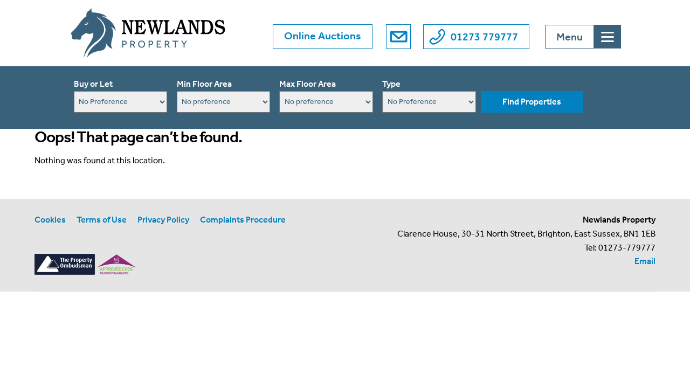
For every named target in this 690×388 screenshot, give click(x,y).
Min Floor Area (204, 84)
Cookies (50, 219)
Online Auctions (322, 35)
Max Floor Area (307, 84)
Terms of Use (102, 219)
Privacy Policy (163, 219)
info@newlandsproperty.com (398, 36)
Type (391, 84)
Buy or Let (93, 84)
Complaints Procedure (243, 219)
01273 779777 (484, 36)
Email (645, 261)
